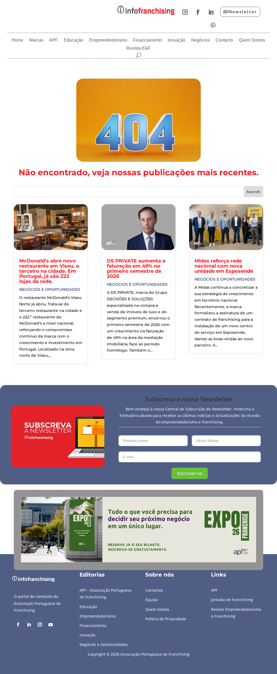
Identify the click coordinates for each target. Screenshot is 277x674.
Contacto (224, 40)
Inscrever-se (189, 473)
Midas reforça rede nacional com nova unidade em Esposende (223, 266)
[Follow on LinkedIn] (211, 12)
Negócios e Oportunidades (49, 289)
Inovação (176, 40)
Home (17, 40)
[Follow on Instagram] (185, 12)
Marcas (36, 40)
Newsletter (243, 11)
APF (53, 40)
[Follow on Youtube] (50, 624)
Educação (73, 40)
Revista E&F (138, 48)
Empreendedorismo (108, 40)
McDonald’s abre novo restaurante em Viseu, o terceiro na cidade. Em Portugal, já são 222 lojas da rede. (49, 271)
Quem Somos (252, 40)
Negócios (200, 40)
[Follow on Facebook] (198, 12)
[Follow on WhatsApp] (213, 25)
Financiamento (147, 40)
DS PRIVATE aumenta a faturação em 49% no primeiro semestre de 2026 (136, 268)
